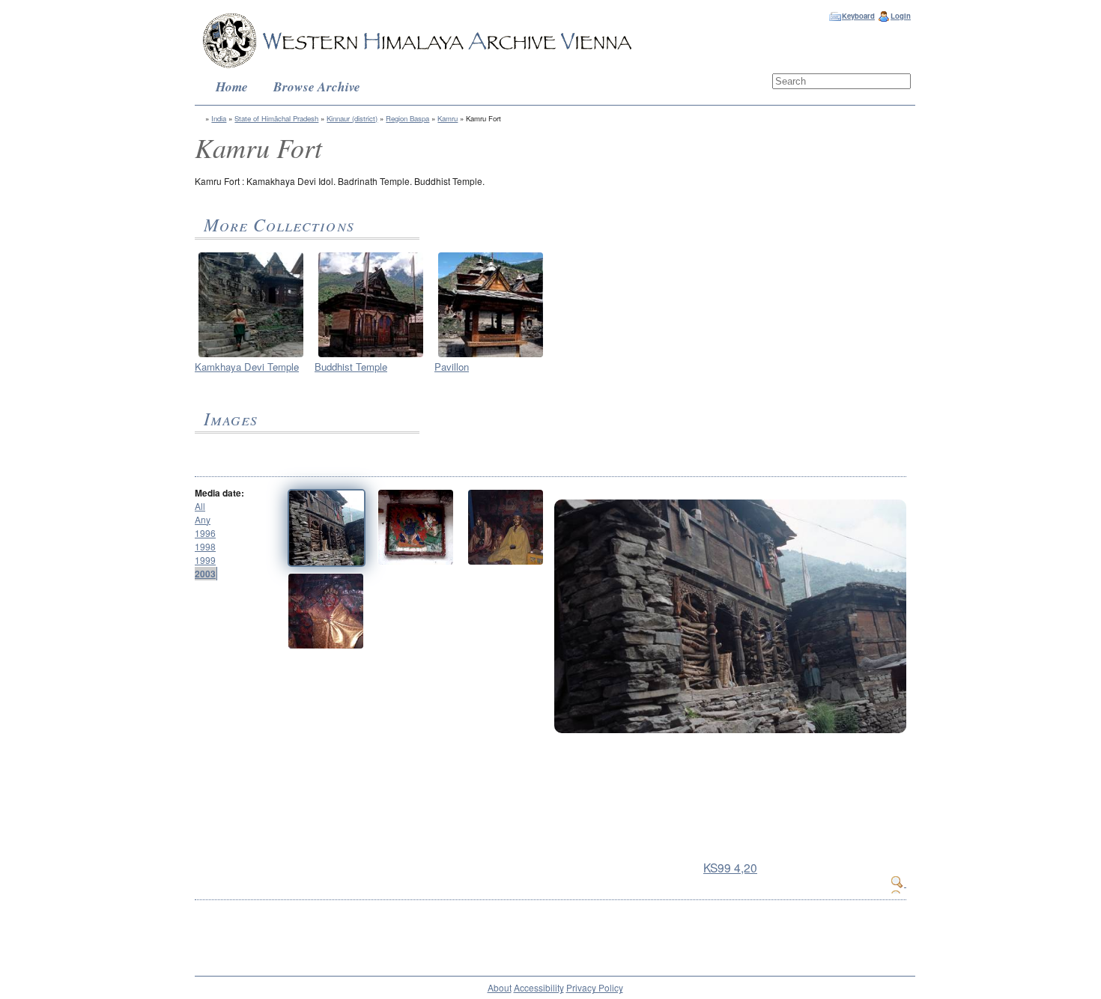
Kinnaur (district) (352, 118)
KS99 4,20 (730, 867)
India (218, 118)
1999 (205, 559)
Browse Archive (316, 86)
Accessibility (539, 987)
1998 (205, 546)
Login (901, 15)
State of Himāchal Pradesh (276, 118)
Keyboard (858, 15)
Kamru (447, 118)
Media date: (219, 492)
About (500, 987)
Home (232, 86)
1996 (205, 532)
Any (202, 519)
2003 (205, 573)
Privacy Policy (594, 987)
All (200, 505)
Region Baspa (407, 118)
